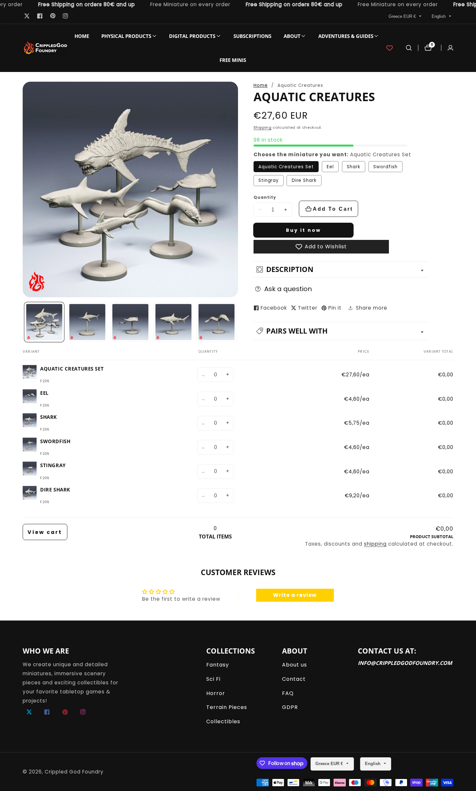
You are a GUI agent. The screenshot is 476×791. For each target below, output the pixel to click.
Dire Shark (304, 180)
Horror (215, 693)
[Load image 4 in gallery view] (173, 322)
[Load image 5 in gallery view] (217, 322)
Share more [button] (371, 307)
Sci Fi (213, 679)
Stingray (268, 180)
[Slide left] (25, 322)
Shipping (263, 127)
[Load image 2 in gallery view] (87, 322)
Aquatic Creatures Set (286, 167)
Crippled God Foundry (74, 771)
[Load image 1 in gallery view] (44, 322)
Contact (294, 679)
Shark (353, 167)
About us (294, 664)
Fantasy (217, 664)
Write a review (295, 595)
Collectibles (223, 721)
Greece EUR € (403, 16)
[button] (126, 36)
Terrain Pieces (226, 707)
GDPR (290, 707)
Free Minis (233, 60)
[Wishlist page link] (389, 48)
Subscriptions (252, 36)
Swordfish (385, 167)
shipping (375, 543)
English (439, 16)
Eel (330, 167)
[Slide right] (236, 322)
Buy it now (303, 230)
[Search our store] (409, 48)
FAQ (288, 693)
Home (81, 36)
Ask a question (288, 288)
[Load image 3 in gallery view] (130, 322)
